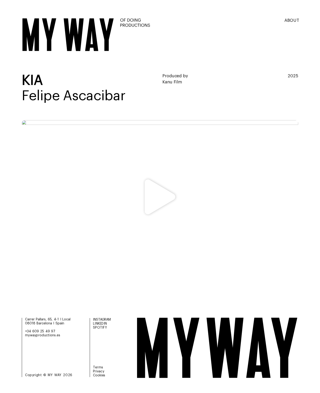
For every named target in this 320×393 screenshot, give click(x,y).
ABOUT (291, 20)
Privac (98, 371)
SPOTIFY (100, 327)
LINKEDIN (100, 323)
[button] (160, 197)
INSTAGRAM (102, 319)
